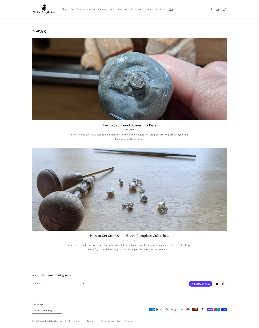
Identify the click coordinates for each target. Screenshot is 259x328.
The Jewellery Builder (46, 321)
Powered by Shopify (63, 321)
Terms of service (107, 321)
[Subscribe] (82, 283)
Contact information (125, 321)
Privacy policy (92, 321)
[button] (211, 9)
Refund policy (79, 321)
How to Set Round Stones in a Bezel (129, 125)
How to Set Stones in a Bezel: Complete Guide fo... (129, 235)
